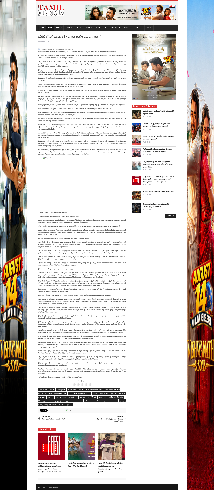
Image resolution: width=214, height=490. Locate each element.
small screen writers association (79, 393)
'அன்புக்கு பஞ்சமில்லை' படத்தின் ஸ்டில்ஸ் (54, 418)
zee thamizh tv (61, 397)
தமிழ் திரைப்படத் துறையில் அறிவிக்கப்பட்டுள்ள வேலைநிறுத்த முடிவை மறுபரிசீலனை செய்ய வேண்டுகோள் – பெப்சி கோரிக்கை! (158, 179)
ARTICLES (127, 28)
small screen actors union (94, 390)
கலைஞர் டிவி (73, 397)
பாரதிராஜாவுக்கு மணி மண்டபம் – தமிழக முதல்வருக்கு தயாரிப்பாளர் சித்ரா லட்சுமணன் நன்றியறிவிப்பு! (158, 164)
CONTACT (139, 28)
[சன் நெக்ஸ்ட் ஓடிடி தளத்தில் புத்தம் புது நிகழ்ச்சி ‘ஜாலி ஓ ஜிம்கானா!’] (82, 446)
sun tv (95, 393)
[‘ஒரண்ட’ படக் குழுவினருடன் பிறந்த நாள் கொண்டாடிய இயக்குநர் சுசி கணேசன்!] (136, 127)
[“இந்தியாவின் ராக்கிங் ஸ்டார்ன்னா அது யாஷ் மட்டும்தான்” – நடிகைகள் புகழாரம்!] (136, 152)
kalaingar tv (61, 390)
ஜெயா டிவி (102, 397)
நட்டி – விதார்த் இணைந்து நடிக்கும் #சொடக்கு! (158, 191)
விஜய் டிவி (69, 405)
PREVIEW (69, 28)
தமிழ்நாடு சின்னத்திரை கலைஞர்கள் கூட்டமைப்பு (101, 401)
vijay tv (50, 397)
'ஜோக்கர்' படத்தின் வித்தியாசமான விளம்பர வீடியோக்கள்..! (110, 419)
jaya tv (52, 390)
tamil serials (104, 393)
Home (42, 28)
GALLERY (79, 28)
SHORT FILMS (101, 28)
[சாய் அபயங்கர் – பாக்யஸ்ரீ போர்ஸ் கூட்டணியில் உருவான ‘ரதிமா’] (136, 114)
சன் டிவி (82, 397)
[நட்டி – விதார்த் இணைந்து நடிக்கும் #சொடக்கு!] (136, 195)
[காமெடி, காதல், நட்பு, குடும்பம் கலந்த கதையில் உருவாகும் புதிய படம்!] (136, 140)
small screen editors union (57, 393)
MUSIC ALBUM (115, 28)
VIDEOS (149, 28)
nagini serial (72, 390)
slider (81, 390)
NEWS (50, 28)
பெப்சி (61, 405)
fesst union (43, 390)
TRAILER (89, 28)
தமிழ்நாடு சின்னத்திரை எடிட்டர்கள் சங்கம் (68, 401)
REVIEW (59, 28)
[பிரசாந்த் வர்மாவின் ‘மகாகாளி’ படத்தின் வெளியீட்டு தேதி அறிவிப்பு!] (136, 208)
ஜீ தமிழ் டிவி (92, 397)
